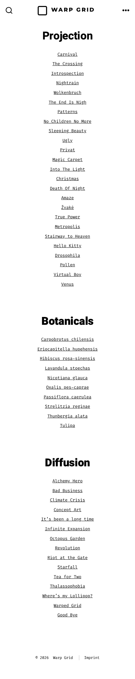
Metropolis (67, 226)
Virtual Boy (67, 274)
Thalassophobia (67, 586)
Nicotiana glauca (67, 378)
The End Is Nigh (67, 102)
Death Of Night (67, 188)
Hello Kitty (67, 245)
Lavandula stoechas (67, 368)
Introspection (67, 73)
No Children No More (67, 121)
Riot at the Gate (67, 557)
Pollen (67, 264)
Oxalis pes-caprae (67, 387)
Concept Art (67, 509)
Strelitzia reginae (67, 406)
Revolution (67, 548)
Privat (67, 150)
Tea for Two (67, 576)
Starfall (67, 567)
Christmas (67, 178)
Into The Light (67, 169)
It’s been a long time (67, 519)
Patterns (67, 111)
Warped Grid (67, 605)
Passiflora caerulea (67, 397)
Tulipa (67, 425)
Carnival (67, 54)
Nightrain (67, 83)
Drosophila (67, 255)
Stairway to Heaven (67, 236)
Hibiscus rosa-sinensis (67, 358)
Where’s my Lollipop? (67, 596)
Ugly (67, 140)
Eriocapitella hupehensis (67, 349)
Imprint (92, 657)
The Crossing (67, 63)
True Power (67, 217)
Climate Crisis (67, 500)
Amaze (67, 197)
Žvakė (67, 207)
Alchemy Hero (67, 481)
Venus (67, 284)
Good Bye (67, 615)
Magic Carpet (67, 159)
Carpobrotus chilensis (67, 339)
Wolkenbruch (67, 92)
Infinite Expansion (67, 528)
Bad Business (67, 490)
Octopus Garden (67, 538)
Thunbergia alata (67, 416)
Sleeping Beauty (67, 130)
